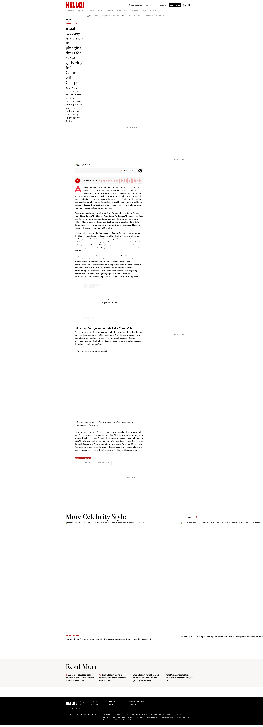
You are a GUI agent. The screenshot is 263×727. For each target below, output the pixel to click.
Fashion (91, 11)
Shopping (135, 11)
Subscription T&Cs (136, 701)
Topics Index (134, 704)
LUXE (144, 11)
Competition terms (130, 717)
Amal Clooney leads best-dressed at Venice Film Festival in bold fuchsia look (80, 677)
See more (191, 517)
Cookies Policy (120, 714)
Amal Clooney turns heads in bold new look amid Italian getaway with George (146, 677)
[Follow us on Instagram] (66, 714)
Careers (105, 719)
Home (68, 19)
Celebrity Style (74, 23)
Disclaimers (107, 714)
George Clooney (91, 205)
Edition (150, 5)
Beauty (110, 11)
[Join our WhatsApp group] (96, 714)
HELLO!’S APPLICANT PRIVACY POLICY (173, 717)
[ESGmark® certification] (80, 703)
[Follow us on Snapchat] (85, 714)
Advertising (94, 704)
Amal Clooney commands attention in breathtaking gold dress (180, 677)
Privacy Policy (179, 714)
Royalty (81, 11)
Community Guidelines (138, 714)
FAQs (111, 704)
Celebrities (70, 11)
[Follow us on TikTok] (77, 714)
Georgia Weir (85, 164)
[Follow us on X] (74, 714)
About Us (93, 701)
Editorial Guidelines (148, 717)
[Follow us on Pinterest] (89, 714)
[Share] (140, 170)
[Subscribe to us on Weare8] (92, 714)
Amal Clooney (89, 187)
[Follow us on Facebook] (70, 714)
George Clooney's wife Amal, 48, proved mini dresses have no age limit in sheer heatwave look (108, 639)
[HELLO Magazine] (75, 5)
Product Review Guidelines (122, 719)
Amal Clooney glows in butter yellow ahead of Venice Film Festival (112, 677)
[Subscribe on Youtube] (81, 714)
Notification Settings (111, 717)
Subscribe (175, 5)
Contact (112, 701)
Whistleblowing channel (160, 714)
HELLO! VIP (152, 11)
